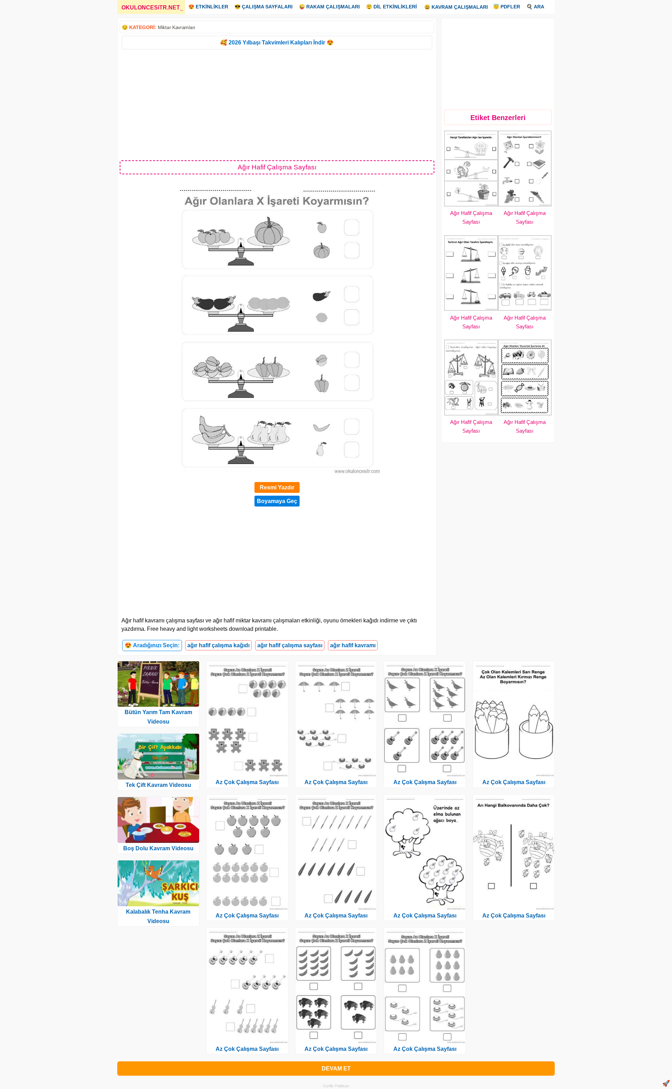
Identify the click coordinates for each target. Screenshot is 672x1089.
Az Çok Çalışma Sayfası (247, 782)
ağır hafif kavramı (353, 645)
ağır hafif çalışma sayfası (289, 645)
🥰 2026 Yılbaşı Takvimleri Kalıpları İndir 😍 (277, 43)
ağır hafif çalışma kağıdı (218, 645)
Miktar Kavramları (176, 27)
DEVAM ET (336, 1068)
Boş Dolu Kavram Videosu (158, 848)
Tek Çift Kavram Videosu (158, 785)
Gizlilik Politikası (336, 1086)
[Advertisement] (277, 104)
